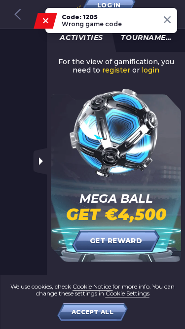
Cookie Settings (127, 293)
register (116, 70)
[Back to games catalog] (18, 14)
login (150, 70)
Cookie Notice (92, 286)
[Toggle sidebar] (40, 161)
